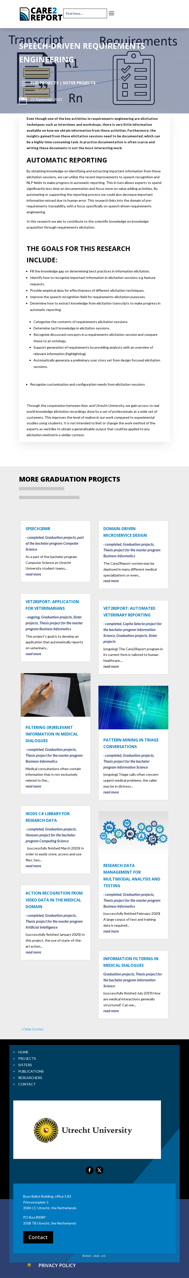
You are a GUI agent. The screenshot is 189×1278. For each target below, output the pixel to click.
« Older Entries (32, 1029)
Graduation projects (60, 537)
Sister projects (79, 83)
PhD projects (45, 83)
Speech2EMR (38, 528)
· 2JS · (103, 1255)
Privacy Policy (57, 1265)
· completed (35, 537)
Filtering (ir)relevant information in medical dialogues (52, 734)
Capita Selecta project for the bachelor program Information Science (132, 629)
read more (33, 574)
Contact (38, 1237)
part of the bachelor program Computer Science (55, 543)
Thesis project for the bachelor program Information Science (132, 980)
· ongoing (33, 617)
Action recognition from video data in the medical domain (54, 899)
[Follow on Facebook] (90, 1170)
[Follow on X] (99, 1170)
